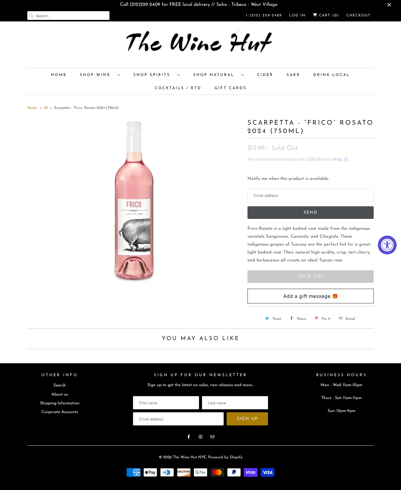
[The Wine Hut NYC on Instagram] (200, 437)
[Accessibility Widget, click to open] (387, 245)
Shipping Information (60, 403)
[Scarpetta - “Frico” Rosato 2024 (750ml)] (134, 201)
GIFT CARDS (231, 88)
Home (59, 75)
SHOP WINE (97, 75)
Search (59, 385)
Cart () (328, 15)
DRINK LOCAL (331, 75)
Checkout (358, 15)
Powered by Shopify (225, 457)
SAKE (293, 75)
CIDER (265, 75)
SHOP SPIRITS (153, 75)
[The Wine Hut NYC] (200, 46)
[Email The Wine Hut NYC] (212, 437)
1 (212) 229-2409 (264, 15)
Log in (297, 15)
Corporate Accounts (59, 412)
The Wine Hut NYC (189, 457)
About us (59, 394)
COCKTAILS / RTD (178, 88)
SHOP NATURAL (215, 75)
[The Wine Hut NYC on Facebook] (189, 437)
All (46, 108)
